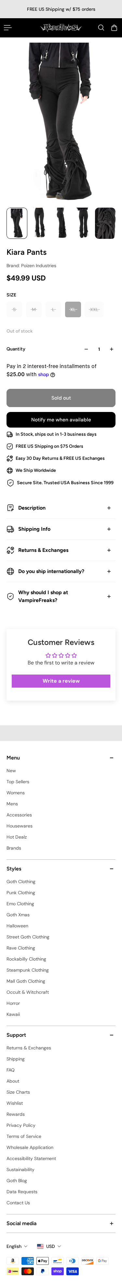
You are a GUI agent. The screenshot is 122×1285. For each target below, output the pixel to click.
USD (50, 1246)
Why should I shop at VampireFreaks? (43, 596)
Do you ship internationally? (51, 571)
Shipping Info (34, 529)
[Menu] (7, 28)
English (14, 1246)
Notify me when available (61, 420)
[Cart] (114, 28)
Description (32, 508)
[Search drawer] (101, 28)
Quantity (16, 349)
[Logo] (61, 28)
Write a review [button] (61, 680)
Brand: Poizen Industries (31, 265)
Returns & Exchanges (43, 550)
